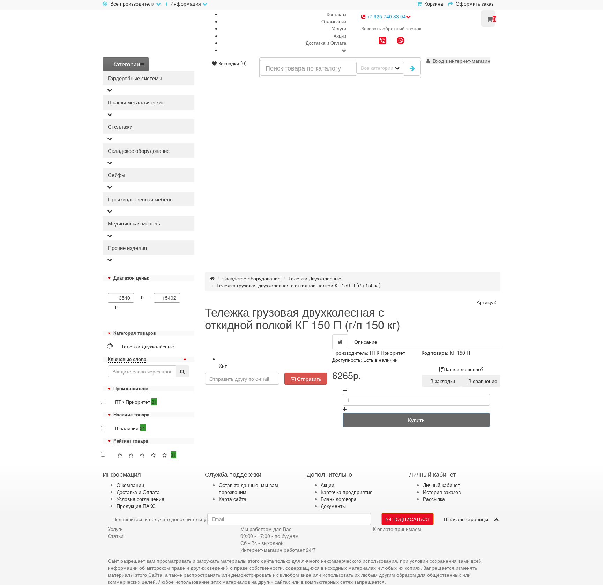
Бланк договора (339, 498)
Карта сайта (232, 498)
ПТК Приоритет (136, 401)
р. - (147, 296)
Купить (416, 419)
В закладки (441, 380)
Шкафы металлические (136, 102)
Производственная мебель (140, 199)
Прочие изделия (127, 247)
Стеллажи (120, 126)
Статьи (116, 535)
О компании (333, 21)
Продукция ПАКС (136, 505)
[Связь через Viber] (382, 41)
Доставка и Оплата (326, 42)
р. (117, 306)
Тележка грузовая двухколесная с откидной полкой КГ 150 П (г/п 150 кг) (298, 285)
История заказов (442, 491)
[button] (458, 60)
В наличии (130, 427)
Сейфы (116, 174)
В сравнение (481, 380)
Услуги (339, 28)
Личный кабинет (441, 484)
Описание (365, 341)
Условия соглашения (140, 498)
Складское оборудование (139, 150)
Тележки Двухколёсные (314, 278)
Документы (333, 505)
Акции (340, 35)
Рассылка (434, 498)
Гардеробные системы (135, 78)
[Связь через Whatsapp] (400, 41)
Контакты (336, 14)
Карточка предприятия (347, 491)
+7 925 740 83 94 (385, 16)
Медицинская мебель (134, 223)
